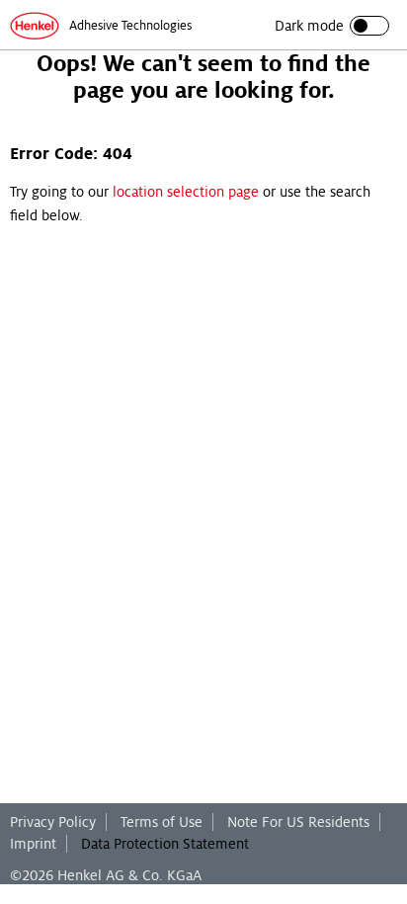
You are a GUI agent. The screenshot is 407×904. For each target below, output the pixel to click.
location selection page (186, 192)
